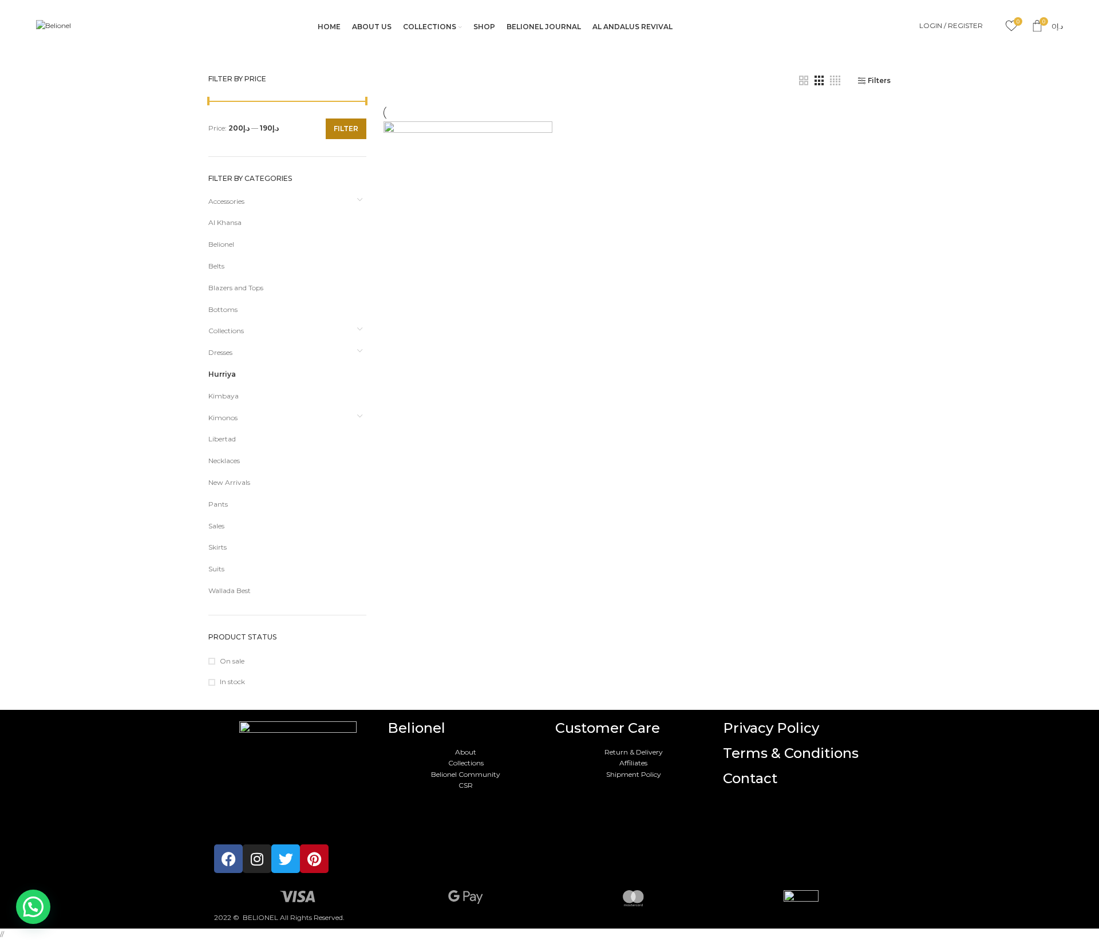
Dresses (220, 352)
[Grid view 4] (835, 80)
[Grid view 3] (819, 80)
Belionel (221, 244)
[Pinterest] (314, 858)
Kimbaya (223, 396)
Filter (346, 128)
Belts (216, 266)
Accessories (226, 201)
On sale (232, 661)
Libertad (222, 439)
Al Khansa (225, 222)
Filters (879, 81)
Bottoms (223, 309)
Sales (216, 526)
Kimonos (223, 417)
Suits (216, 568)
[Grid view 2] (803, 80)
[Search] (994, 25)
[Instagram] (257, 858)
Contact (750, 778)
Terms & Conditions (791, 753)
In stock (232, 681)
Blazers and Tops (235, 287)
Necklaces (224, 460)
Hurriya (222, 374)
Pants (218, 504)
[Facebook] (228, 858)
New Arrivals (229, 482)
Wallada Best (229, 590)
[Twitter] (285, 858)
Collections (226, 330)
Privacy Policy (771, 728)
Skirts (217, 547)
